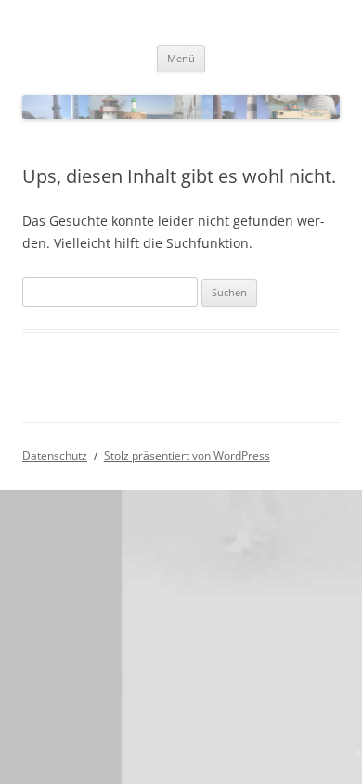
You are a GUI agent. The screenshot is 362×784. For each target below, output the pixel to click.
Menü (181, 58)
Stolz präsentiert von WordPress (187, 456)
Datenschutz (54, 456)
